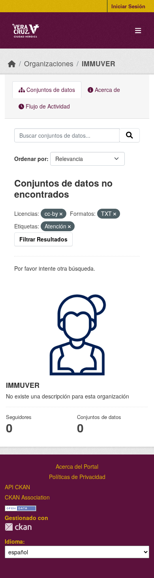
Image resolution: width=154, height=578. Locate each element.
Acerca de (106, 90)
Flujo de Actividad (47, 106)
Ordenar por (30, 159)
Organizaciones (48, 63)
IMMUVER (98, 63)
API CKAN (17, 487)
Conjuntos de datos (50, 90)
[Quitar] (61, 214)
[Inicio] (12, 63)
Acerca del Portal (77, 466)
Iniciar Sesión (128, 6)
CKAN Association (27, 497)
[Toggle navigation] (138, 30)
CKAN (18, 527)
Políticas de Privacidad (77, 477)
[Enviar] (129, 135)
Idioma (14, 541)
